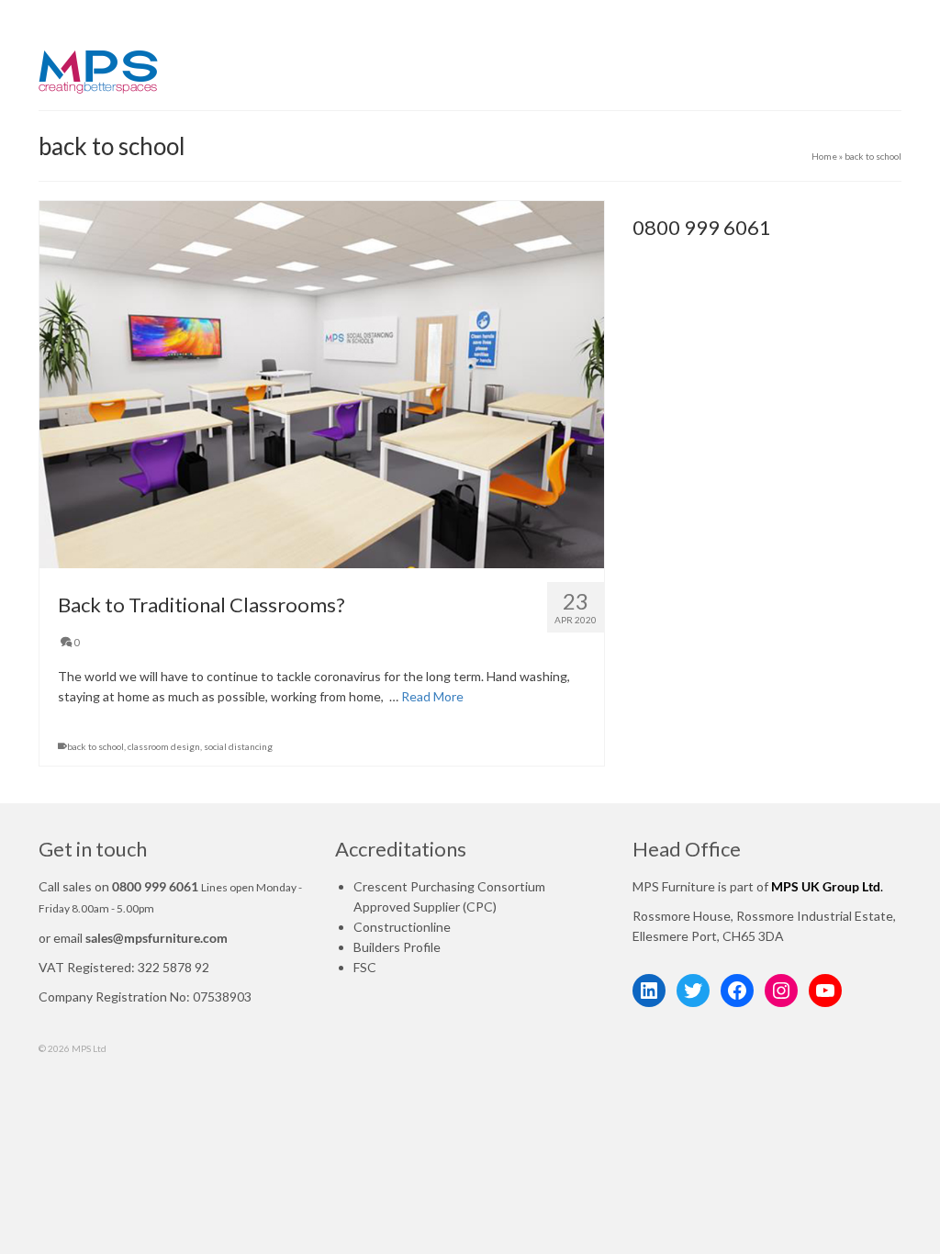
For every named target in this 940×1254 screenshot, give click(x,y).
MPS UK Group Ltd (825, 886)
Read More (432, 696)
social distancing (238, 746)
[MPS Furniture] (173, 73)
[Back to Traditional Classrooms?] (321, 384)
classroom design (164, 746)
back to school (95, 746)
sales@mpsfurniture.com (156, 938)
